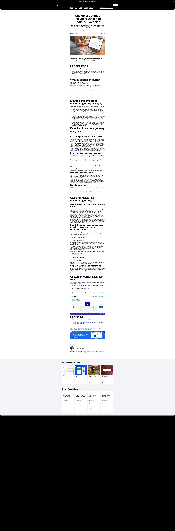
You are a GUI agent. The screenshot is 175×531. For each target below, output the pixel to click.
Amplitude (83, 282)
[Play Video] (71, 314)
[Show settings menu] (102, 314)
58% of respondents (82, 181)
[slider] (86, 314)
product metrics (78, 150)
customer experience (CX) (75, 60)
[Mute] (100, 314)
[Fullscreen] (104, 314)
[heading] (84, 1)
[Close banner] (173, 1)
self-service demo (93, 328)
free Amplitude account (87, 329)
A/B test (73, 120)
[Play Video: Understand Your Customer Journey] (87, 304)
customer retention (78, 182)
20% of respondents (79, 139)
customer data (98, 268)
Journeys (75, 282)
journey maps (85, 217)
